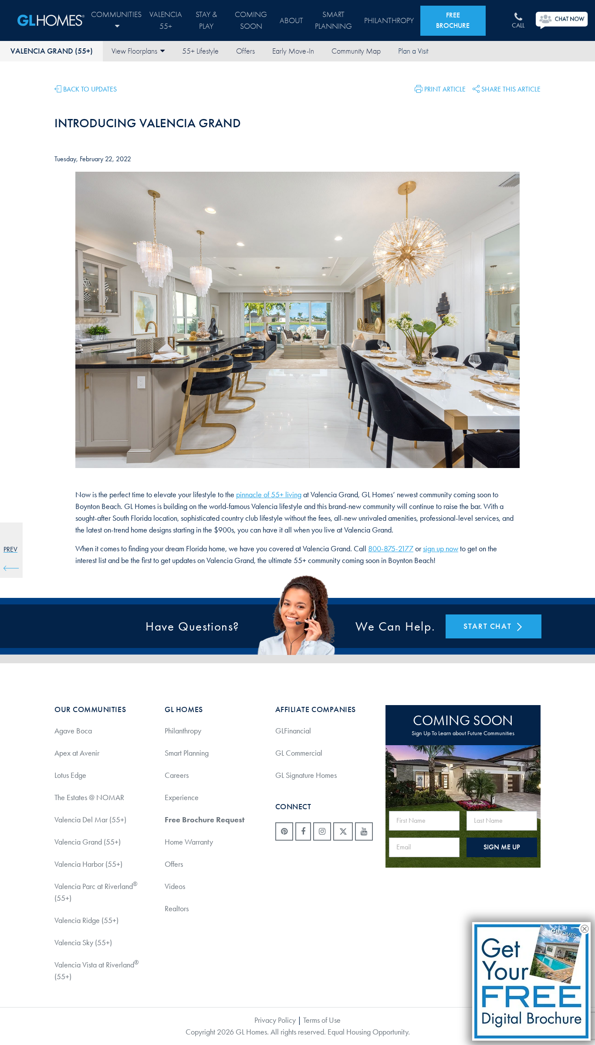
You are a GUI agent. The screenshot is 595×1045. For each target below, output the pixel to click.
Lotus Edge (70, 775)
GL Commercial (298, 753)
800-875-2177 (390, 548)
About (291, 20)
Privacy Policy (275, 1020)
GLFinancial (293, 731)
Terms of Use (322, 1020)
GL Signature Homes (306, 775)
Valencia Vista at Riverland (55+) (96, 970)
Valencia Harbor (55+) (88, 864)
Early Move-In (293, 51)
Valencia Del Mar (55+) (90, 819)
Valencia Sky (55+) (83, 942)
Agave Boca (73, 731)
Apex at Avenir (76, 753)
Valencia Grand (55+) (51, 51)
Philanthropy (389, 20)
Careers (177, 775)
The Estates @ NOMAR (89, 797)
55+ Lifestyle (200, 51)
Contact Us (412, 51)
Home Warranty (189, 842)
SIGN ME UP (501, 847)
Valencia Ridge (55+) (86, 920)
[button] (440, 88)
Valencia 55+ (165, 20)
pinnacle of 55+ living (268, 494)
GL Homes (51, 20)
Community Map (356, 51)
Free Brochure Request (204, 819)
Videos (175, 886)
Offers (245, 51)
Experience (182, 797)
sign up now (440, 548)
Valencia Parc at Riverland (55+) (95, 892)
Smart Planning (333, 20)
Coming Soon (251, 20)
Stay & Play (206, 20)
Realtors (177, 908)
